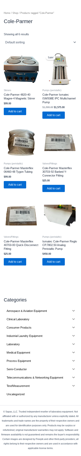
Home (7, 13)
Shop (15, 13)
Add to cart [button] (15, 111)
